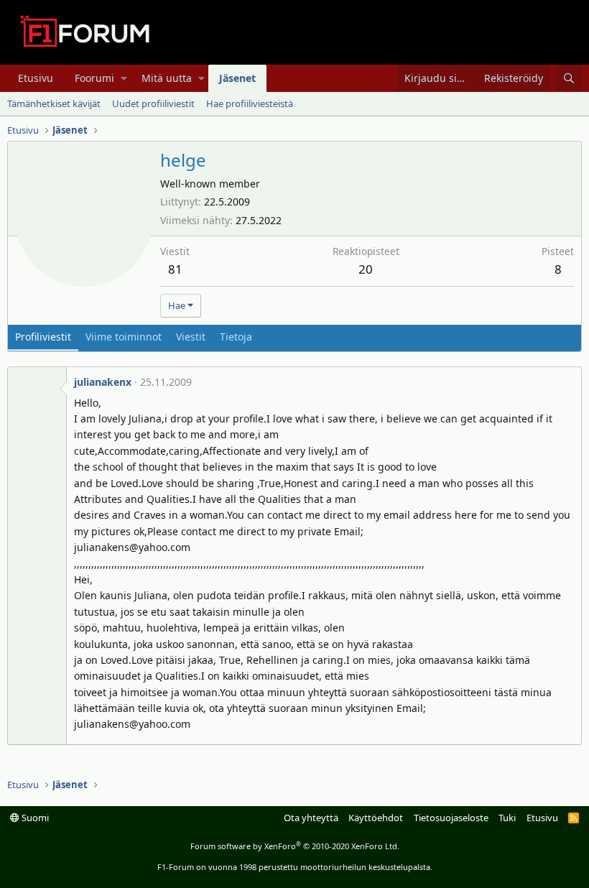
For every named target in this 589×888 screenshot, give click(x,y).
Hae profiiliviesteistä (249, 103)
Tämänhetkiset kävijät (54, 103)
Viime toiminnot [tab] (123, 336)
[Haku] (568, 78)
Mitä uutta (167, 78)
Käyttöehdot (375, 817)
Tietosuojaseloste (451, 817)
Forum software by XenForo (294, 846)
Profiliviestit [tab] (43, 336)
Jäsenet (237, 78)
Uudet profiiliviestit (153, 103)
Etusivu (35, 78)
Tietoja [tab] (236, 336)
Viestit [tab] (190, 336)
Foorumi (94, 78)
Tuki (507, 817)
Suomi (34, 817)
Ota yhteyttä (311, 817)
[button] (124, 78)
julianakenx (102, 382)
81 (175, 269)
